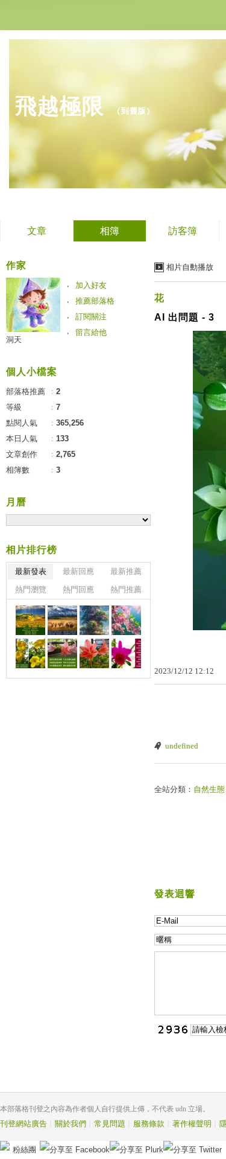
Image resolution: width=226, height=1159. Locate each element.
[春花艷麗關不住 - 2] (62, 653)
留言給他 (91, 332)
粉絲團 (24, 1149)
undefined (181, 745)
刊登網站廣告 (23, 1123)
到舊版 (133, 110)
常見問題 (109, 1123)
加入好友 (91, 285)
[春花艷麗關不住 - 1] (94, 653)
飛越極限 (59, 106)
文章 (36, 231)
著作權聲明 (192, 1123)
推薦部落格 (95, 300)
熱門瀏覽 (30, 589)
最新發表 (30, 571)
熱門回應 (78, 589)
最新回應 (78, 571)
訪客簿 (182, 231)
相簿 (109, 231)
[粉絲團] (5, 1146)
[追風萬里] (62, 620)
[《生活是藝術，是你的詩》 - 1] (126, 620)
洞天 (14, 339)
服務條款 (149, 1123)
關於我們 (70, 1123)
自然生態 (209, 789)
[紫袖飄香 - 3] (126, 653)
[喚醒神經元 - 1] (94, 620)
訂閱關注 (91, 316)
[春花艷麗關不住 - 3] (30, 653)
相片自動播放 (189, 267)
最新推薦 (126, 571)
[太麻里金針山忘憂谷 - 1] (30, 620)
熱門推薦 (126, 589)
